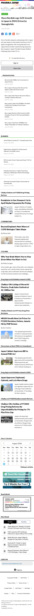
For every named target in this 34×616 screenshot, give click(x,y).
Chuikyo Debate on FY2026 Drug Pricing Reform (15, 194)
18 (12, 458)
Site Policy (24, 578)
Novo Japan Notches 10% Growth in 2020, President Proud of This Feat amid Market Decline (17, 115)
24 (8, 461)
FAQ (13, 593)
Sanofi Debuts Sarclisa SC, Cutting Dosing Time (18, 140)
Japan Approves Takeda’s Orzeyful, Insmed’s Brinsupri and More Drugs (19, 527)
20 (21, 458)
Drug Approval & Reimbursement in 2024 (15, 372)
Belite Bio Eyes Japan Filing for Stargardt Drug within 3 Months (18, 538)
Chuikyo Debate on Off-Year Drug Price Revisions (15, 312)
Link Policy (18, 588)
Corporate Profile (12, 578)
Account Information (23, 593)
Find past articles (27, 467)
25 (12, 461)
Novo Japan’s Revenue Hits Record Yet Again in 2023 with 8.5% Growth (16, 88)
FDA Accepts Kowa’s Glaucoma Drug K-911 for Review (17, 161)
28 (25, 461)
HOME (3, 10)
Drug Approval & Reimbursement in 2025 (15, 279)
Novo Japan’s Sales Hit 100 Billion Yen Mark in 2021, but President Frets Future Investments (17, 105)
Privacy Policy (11, 583)
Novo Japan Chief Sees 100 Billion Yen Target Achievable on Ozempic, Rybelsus (17, 123)
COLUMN (4, 251)
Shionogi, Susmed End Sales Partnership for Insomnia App (16, 182)
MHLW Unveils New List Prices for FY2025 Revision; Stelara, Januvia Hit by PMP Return (16, 321)
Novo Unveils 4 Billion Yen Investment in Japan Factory (16, 81)
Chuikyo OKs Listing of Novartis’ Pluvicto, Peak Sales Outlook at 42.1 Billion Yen (15, 287)
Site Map (27, 588)
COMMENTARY (6, 221)
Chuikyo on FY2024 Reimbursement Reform (16, 399)
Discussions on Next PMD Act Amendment (16, 346)
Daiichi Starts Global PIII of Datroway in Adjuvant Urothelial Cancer (15, 150)
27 (21, 461)
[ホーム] (10, 2)
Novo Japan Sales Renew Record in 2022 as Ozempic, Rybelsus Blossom (17, 96)
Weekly (10, 522)
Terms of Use (23, 583)
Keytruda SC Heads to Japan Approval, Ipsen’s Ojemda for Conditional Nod (17, 544)
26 (17, 461)
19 (17, 458)
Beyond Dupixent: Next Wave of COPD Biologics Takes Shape (18, 551)
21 (25, 458)
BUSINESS (8, 10)
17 (8, 458)
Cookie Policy (8, 588)
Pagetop (19, 570)
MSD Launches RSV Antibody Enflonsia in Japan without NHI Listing (20, 533)
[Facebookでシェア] (2, 33)
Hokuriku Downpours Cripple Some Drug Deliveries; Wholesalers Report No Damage (16, 171)
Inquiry (6, 593)
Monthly (24, 522)
